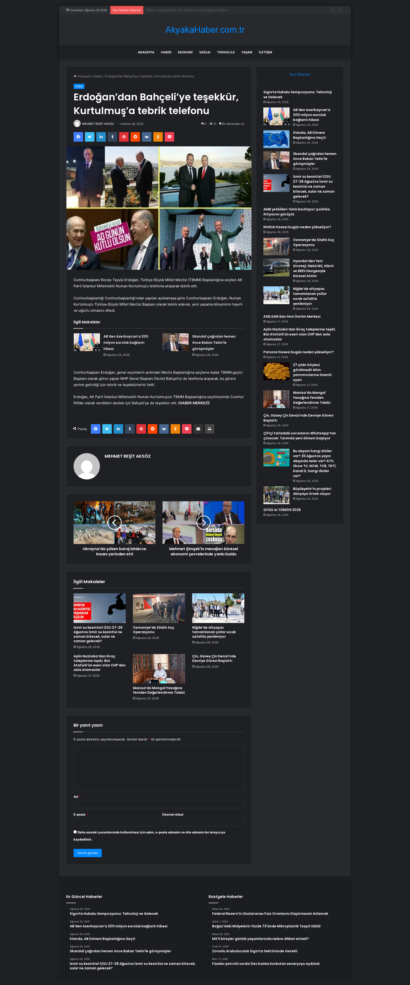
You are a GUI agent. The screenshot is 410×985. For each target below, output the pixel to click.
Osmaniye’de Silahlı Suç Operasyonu (153, 629)
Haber (166, 52)
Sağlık (204, 52)
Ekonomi (185, 52)
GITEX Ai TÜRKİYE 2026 (282, 509)
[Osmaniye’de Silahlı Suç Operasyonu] (159, 608)
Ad (77, 797)
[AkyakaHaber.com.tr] (205, 30)
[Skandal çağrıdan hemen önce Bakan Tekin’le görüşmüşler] (176, 342)
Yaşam (246, 52)
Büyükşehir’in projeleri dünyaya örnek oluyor (312, 491)
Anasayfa (146, 52)
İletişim (265, 52)
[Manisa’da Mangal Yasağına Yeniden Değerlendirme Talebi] (159, 668)
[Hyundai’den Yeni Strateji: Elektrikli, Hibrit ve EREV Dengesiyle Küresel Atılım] (276, 267)
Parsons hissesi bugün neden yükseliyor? (298, 352)
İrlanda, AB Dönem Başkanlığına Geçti (173, 10)
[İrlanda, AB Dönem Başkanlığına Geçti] (276, 139)
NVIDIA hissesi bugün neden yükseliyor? (297, 227)
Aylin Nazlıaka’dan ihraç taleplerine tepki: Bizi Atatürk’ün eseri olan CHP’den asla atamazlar (100, 663)
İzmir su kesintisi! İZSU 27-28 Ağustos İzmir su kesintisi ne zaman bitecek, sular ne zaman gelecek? (98, 634)
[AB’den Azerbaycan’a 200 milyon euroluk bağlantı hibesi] (87, 342)
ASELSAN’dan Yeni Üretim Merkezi (292, 316)
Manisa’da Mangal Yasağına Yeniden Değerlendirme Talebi (159, 690)
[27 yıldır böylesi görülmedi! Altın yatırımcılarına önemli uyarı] (276, 371)
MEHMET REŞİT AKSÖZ (98, 123)
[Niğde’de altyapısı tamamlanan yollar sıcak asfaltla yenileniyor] (218, 608)
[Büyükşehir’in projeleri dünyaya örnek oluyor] (276, 495)
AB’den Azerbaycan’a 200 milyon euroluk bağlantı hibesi (125, 342)
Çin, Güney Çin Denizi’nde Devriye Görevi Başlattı (214, 658)
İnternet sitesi (172, 814)
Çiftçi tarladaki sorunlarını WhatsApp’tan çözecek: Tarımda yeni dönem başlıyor (299, 436)
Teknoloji (226, 52)
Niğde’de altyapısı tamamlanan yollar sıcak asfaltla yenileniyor (214, 632)
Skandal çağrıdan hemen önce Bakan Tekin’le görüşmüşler (214, 342)
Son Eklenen (300, 74)
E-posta (81, 814)
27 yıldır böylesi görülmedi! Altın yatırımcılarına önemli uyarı (312, 372)
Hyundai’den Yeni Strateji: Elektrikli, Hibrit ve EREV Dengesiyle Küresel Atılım (313, 268)
